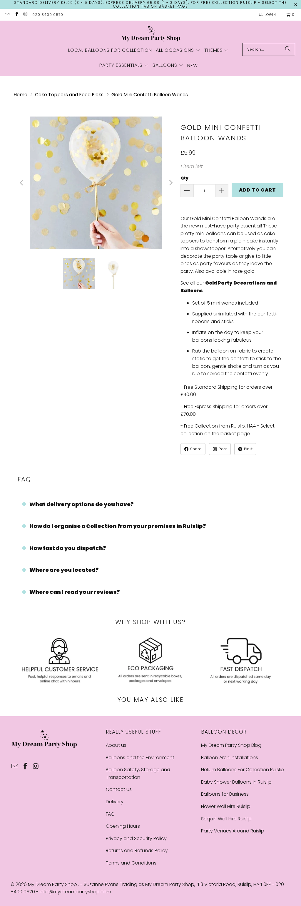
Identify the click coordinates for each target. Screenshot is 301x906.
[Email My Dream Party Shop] (6, 14)
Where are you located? (64, 569)
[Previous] (22, 183)
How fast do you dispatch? (67, 548)
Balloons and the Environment (140, 757)
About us (116, 745)
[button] (178, 50)
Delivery (114, 801)
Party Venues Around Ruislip (232, 830)
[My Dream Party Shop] (151, 33)
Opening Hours (123, 826)
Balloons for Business (225, 794)
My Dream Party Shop (53, 884)
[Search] (287, 49)
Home (20, 94)
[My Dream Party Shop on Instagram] (25, 14)
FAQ (110, 814)
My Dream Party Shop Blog (231, 745)
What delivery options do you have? (81, 504)
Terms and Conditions (131, 863)
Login (270, 14)
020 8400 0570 (47, 14)
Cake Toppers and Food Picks (69, 94)
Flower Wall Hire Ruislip (225, 806)
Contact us (119, 789)
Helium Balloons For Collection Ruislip (242, 769)
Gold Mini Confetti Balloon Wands (149, 94)
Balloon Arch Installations (229, 757)
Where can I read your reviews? (74, 592)
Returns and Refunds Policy (137, 850)
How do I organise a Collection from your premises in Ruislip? (117, 526)
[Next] (170, 183)
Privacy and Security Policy (136, 838)
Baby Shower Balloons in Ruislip (236, 782)
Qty (184, 178)
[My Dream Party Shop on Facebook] (16, 14)
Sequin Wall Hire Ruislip (226, 818)
